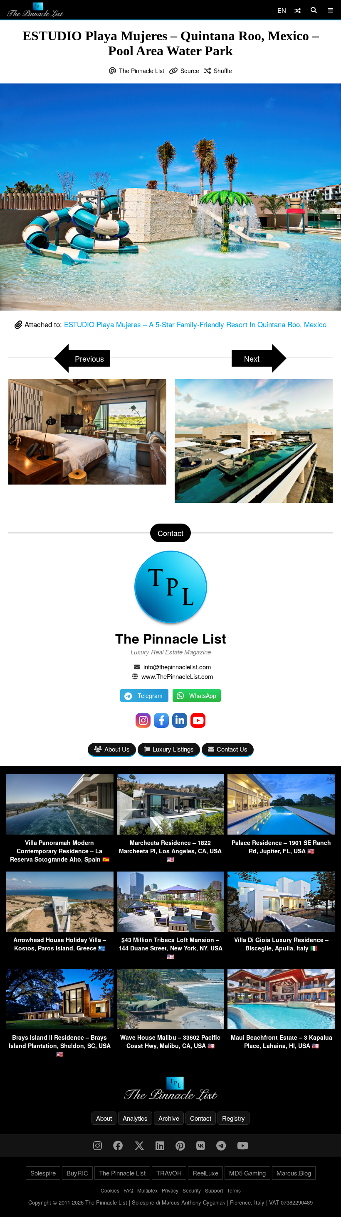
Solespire (43, 1172)
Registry (233, 1118)
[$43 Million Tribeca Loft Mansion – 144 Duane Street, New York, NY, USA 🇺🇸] (171, 929)
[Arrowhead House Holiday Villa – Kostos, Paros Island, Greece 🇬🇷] (60, 929)
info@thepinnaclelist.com (177, 666)
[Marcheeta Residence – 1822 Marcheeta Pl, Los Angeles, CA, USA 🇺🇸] (171, 832)
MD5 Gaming (247, 1172)
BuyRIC (77, 1172)
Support (214, 1190)
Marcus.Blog (294, 1172)
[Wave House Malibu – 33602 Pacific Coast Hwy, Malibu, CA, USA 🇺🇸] (171, 1026)
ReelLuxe (205, 1172)
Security (192, 1190)
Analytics (135, 1118)
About (104, 1118)
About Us (117, 748)
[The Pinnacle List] (170, 1089)
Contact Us (232, 748)
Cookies (110, 1190)
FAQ (128, 1190)
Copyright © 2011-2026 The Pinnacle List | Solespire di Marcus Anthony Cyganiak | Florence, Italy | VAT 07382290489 (170, 1202)
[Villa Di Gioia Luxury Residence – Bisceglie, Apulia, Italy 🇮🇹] (281, 929)
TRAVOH (169, 1172)
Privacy (170, 1190)
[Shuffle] (297, 10)
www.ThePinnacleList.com (177, 676)
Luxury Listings (173, 748)
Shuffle (223, 70)
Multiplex (147, 1190)
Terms (234, 1190)
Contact (200, 1118)
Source (189, 70)
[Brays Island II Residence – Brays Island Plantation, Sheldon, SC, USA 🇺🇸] (60, 1026)
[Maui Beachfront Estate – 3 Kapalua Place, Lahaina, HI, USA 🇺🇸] (281, 1026)
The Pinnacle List (141, 70)
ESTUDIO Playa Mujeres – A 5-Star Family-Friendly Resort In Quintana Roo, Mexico (195, 324)
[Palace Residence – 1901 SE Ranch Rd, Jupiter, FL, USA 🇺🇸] (281, 832)
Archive (168, 1118)
